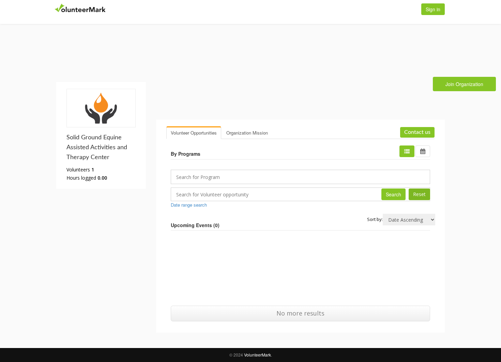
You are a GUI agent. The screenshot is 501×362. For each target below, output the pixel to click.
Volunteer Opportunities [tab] (194, 132)
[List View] (406, 151)
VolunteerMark (257, 355)
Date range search (189, 204)
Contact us (417, 132)
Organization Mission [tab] (247, 132)
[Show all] (422, 151)
